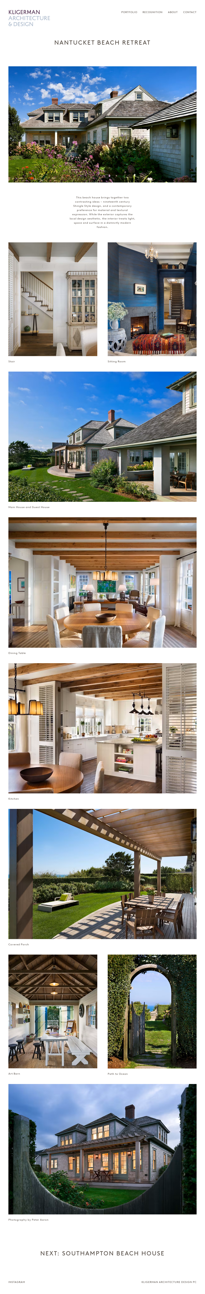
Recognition (153, 12)
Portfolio (129, 12)
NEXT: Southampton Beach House (102, 1253)
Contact (190, 12)
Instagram (16, 1282)
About (173, 12)
